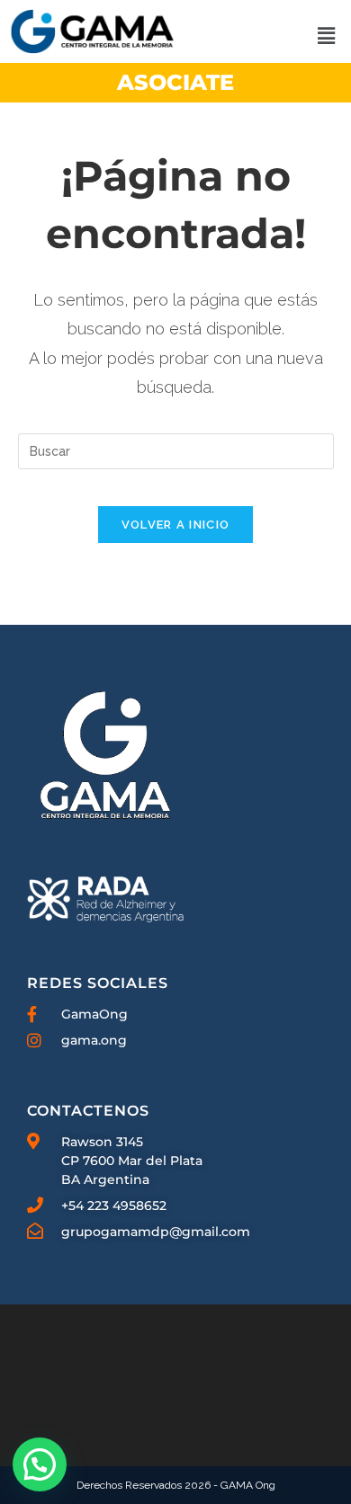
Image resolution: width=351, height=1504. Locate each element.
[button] (325, 35)
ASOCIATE (175, 82)
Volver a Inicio (176, 524)
